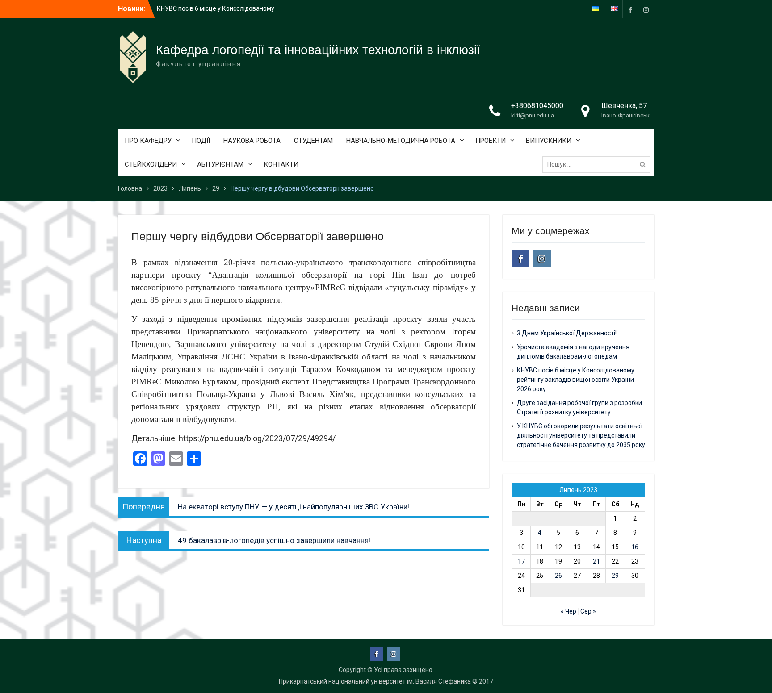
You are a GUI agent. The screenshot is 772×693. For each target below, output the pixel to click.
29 (615, 575)
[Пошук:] (598, 164)
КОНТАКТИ (281, 164)
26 (558, 575)
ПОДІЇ (201, 141)
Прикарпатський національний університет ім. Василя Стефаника (375, 681)
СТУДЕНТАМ (313, 141)
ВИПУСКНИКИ (548, 141)
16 (634, 547)
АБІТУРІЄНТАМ (220, 164)
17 (521, 561)
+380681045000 (537, 105)
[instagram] (646, 9)
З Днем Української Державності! (567, 333)
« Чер (568, 611)
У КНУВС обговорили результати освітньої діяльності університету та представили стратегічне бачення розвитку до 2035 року (581, 435)
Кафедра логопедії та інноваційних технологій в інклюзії (318, 50)
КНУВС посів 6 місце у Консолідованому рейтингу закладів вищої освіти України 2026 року (575, 379)
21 (596, 561)
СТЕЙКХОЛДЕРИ (151, 164)
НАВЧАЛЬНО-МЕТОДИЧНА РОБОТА (400, 141)
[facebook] (630, 9)
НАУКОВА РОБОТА (252, 141)
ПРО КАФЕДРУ (148, 141)
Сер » (588, 611)
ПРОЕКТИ (490, 141)
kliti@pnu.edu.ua (532, 115)
